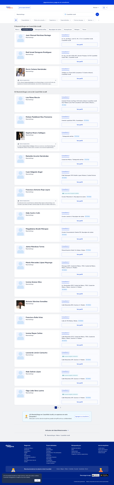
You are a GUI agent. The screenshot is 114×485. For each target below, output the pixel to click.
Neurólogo (48, 458)
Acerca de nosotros (103, 449)
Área (73, 449)
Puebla (25, 452)
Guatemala (81, 469)
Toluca (84, 29)
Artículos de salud (76, 452)
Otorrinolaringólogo (51, 461)
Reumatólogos (51, 435)
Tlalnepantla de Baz (40, 29)
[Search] (97, 14)
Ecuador (76, 469)
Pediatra (48, 454)
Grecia (58, 469)
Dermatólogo (49, 449)
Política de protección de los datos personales (97, 481)
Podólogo (48, 451)
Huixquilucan (68, 29)
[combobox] (38, 14)
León (25, 454)
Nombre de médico (76, 448)
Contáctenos (101, 448)
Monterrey (26, 449)
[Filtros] (16, 20)
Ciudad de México (28, 448)
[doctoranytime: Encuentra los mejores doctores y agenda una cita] (45, 435)
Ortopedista (49, 460)
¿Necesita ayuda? (102, 451)
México (17, 29)
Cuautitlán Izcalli (27, 29)
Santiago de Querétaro (30, 457)
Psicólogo (48, 448)
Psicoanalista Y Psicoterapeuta (53, 452)
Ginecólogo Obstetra (51, 457)
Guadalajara (27, 451)
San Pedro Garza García (30, 460)
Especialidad (75, 451)
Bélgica (62, 469)
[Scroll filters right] (98, 20)
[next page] (60, 407)
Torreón (26, 458)
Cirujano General (50, 463)
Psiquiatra (48, 455)
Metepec (77, 29)
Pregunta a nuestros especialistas (80, 454)
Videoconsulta (101, 452)
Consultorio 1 (65, 35)
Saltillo (26, 461)
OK (37, 480)
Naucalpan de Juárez (55, 29)
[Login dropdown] (105, 7)
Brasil (86, 469)
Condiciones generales (79, 481)
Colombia (71, 469)
